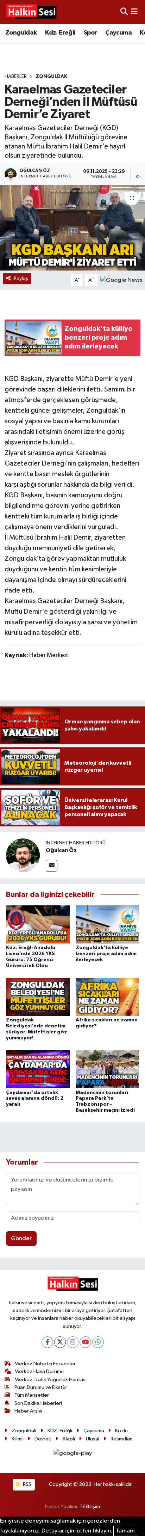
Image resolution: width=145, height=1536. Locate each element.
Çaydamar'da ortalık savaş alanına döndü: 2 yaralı (34, 1098)
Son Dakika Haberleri (38, 1403)
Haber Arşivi (28, 1411)
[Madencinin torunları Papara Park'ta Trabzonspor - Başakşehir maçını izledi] (107, 1069)
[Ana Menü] (134, 12)
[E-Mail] (51, 866)
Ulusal (92, 1438)
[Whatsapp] (98, 1342)
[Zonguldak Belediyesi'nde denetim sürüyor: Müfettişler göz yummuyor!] (38, 997)
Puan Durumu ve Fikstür (40, 1387)
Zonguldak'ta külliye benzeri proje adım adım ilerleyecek (106, 953)
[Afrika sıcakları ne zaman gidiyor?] (107, 997)
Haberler (16, 76)
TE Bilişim (90, 1506)
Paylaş (21, 278)
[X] (60, 1342)
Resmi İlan (122, 1438)
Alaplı (68, 1438)
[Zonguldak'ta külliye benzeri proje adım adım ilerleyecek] (107, 924)
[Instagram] (72, 1342)
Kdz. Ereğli (60, 33)
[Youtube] (85, 1342)
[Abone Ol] (121, 280)
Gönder (21, 1238)
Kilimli (18, 1438)
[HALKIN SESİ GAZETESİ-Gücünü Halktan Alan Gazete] (31, 12)
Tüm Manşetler (31, 1395)
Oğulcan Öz (61, 850)
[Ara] (124, 12)
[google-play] (72, 1455)
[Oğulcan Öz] (23, 855)
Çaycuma (118, 33)
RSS (26, 1484)
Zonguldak (21, 33)
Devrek (42, 1438)
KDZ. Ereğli (60, 1430)
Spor (90, 33)
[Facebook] (47, 1342)
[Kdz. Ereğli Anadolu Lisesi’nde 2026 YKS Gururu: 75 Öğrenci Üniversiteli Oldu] (38, 924)
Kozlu (121, 1430)
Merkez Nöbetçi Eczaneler (45, 1363)
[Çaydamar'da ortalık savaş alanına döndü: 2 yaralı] (38, 1069)
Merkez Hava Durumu (39, 1371)
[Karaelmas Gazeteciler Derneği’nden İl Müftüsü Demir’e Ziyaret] (72, 227)
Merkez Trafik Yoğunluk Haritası (50, 1379)
